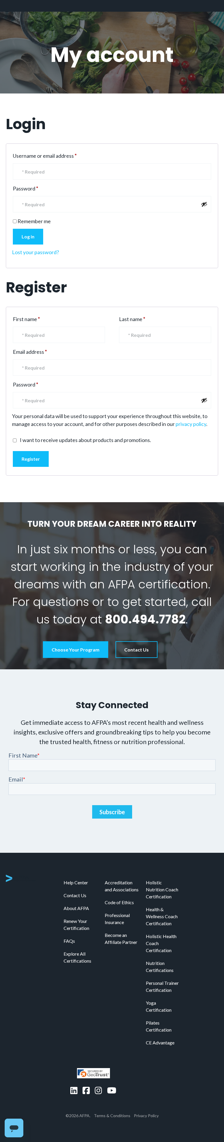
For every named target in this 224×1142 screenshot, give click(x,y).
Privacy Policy (146, 1115)
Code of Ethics (119, 902)
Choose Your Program (75, 649)
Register (31, 459)
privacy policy (191, 424)
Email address (40, 351)
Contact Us (136, 649)
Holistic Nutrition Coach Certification (162, 889)
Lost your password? (35, 252)
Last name (132, 319)
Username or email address (55, 155)
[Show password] (204, 204)
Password (36, 188)
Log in (28, 236)
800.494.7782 (145, 619)
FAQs (69, 941)
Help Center (76, 882)
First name (26, 319)
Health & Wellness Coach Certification (162, 916)
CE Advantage (160, 1042)
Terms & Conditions (112, 1115)
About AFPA (76, 908)
